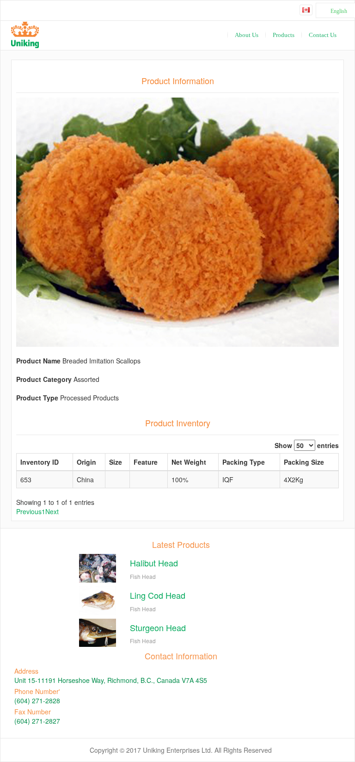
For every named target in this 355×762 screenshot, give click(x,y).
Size (115, 462)
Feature (146, 462)
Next (52, 511)
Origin (86, 462)
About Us (246, 34)
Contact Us (323, 34)
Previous (29, 511)
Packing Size (304, 462)
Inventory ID (39, 462)
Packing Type (243, 462)
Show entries (307, 445)
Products (283, 34)
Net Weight (188, 462)
